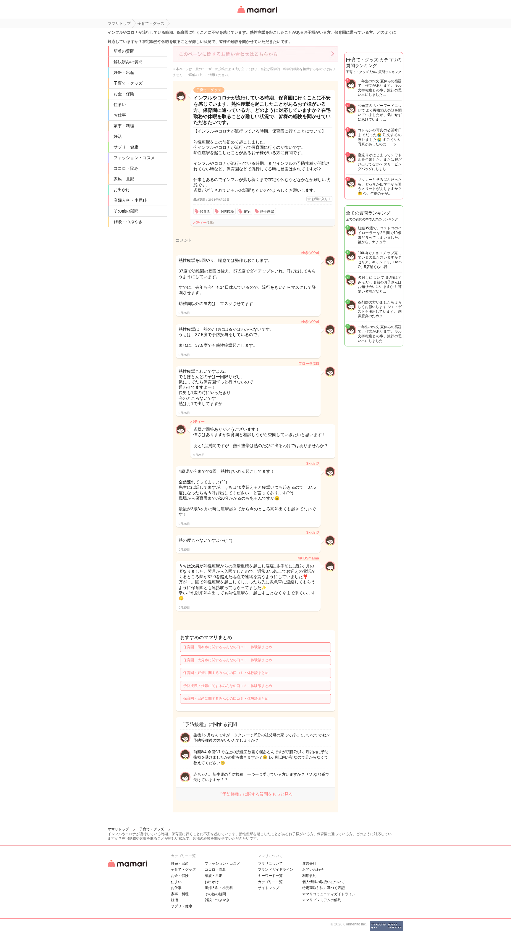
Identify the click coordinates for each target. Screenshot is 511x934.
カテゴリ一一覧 (270, 882)
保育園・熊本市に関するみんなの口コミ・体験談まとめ (227, 647)
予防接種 (227, 211)
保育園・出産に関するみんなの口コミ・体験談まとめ (226, 698)
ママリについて (270, 864)
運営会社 (309, 864)
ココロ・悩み (126, 168)
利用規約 (309, 876)
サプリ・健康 (126, 147)
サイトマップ (268, 888)
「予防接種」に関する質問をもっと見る (255, 794)
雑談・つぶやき (128, 221)
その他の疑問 (126, 211)
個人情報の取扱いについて (323, 882)
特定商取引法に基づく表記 (323, 888)
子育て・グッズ (128, 83)
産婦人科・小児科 (130, 200)
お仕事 (120, 115)
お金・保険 (124, 93)
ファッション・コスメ (134, 157)
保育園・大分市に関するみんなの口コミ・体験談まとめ (227, 660)
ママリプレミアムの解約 (321, 900)
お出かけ (122, 189)
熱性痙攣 (267, 211)
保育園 (205, 211)
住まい (120, 104)
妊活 (118, 136)
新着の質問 (124, 51)
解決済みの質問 (128, 61)
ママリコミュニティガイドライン (328, 894)
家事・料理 (124, 125)
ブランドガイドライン (275, 869)
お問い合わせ (313, 869)
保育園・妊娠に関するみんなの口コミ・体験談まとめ (226, 673)
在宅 (246, 211)
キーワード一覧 (270, 876)
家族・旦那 (124, 179)
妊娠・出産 (124, 72)
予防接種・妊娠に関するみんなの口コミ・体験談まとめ (227, 686)
